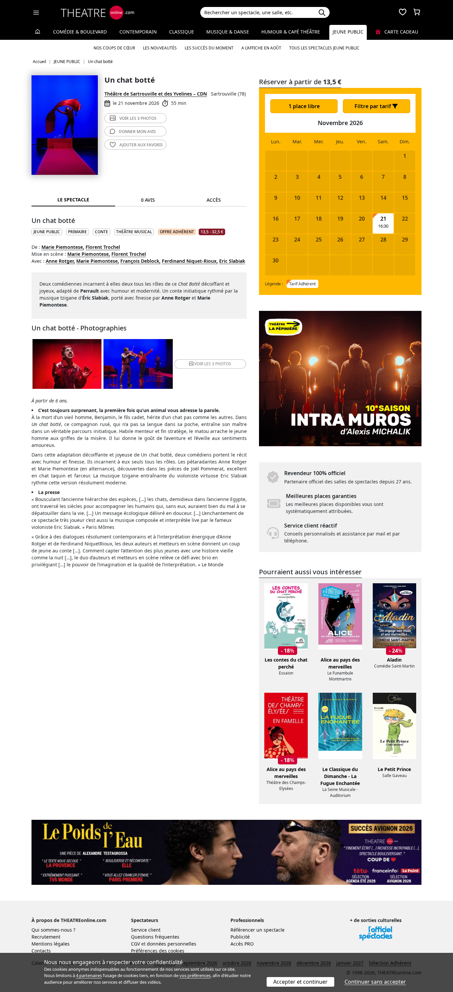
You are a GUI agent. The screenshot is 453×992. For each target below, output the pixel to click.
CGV (135, 944)
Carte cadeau (400, 32)
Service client (146, 930)
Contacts (41, 951)
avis (137, 131)
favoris (141, 145)
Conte (101, 232)
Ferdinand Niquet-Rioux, (190, 261)
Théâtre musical (134, 232)
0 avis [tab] (148, 200)
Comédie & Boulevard (80, 32)
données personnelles (171, 944)
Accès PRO (242, 944)
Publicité (240, 937)
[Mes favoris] (402, 13)
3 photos (138, 118)
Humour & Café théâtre (290, 32)
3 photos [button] (212, 364)
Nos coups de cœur (114, 48)
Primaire (77, 232)
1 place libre (304, 106)
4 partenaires (89, 975)
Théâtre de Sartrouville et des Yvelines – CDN (155, 94)
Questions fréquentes (155, 937)
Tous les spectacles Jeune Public (324, 48)
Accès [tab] (214, 200)
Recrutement (46, 937)
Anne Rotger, (60, 261)
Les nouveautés (160, 48)
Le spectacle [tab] (73, 199)
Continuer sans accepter (375, 981)
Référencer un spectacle (257, 930)
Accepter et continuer (300, 981)
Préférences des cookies (157, 951)
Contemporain (138, 32)
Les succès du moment (209, 48)
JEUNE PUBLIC (46, 232)
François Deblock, (140, 261)
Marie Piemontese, (62, 247)
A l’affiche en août (261, 48)
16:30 (383, 226)
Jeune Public (348, 32)
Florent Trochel (103, 247)
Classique (181, 32)
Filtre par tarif (373, 106)
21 (383, 219)
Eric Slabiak (232, 261)
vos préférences (195, 975)
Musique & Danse (227, 32)
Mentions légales (51, 944)
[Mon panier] (417, 13)
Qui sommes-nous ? (53, 930)
